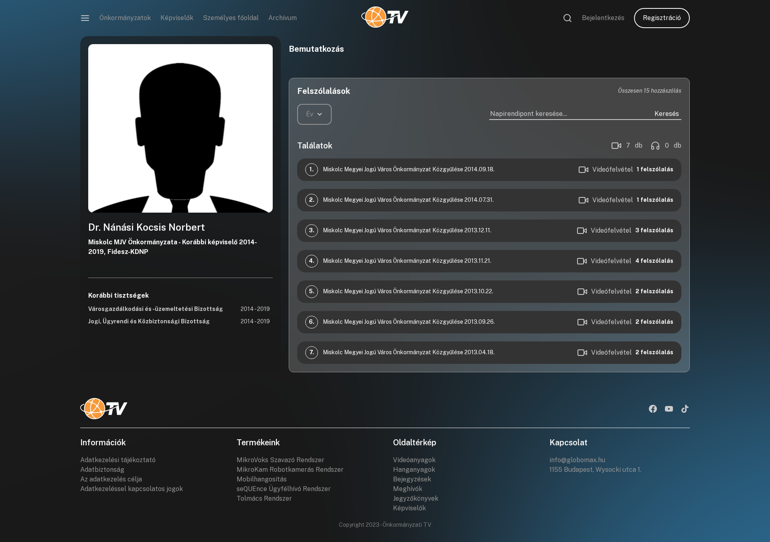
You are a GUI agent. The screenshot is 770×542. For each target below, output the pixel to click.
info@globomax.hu (577, 460)
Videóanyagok (414, 460)
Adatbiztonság (102, 469)
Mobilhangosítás (262, 479)
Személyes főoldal (231, 18)
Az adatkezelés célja (111, 479)
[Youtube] (669, 409)
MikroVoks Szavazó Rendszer (280, 460)
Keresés (666, 114)
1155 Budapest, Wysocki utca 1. (595, 469)
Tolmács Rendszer (264, 498)
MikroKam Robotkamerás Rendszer (290, 469)
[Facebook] (653, 409)
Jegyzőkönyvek (415, 498)
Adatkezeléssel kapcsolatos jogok (131, 489)
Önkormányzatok (125, 18)
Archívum (282, 18)
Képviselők (176, 18)
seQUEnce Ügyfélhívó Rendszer (284, 489)
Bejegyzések (412, 479)
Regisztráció (662, 18)
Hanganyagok (414, 469)
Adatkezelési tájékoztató (118, 460)
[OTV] (385, 18)
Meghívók (407, 489)
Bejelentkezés (603, 18)
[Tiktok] (685, 409)
